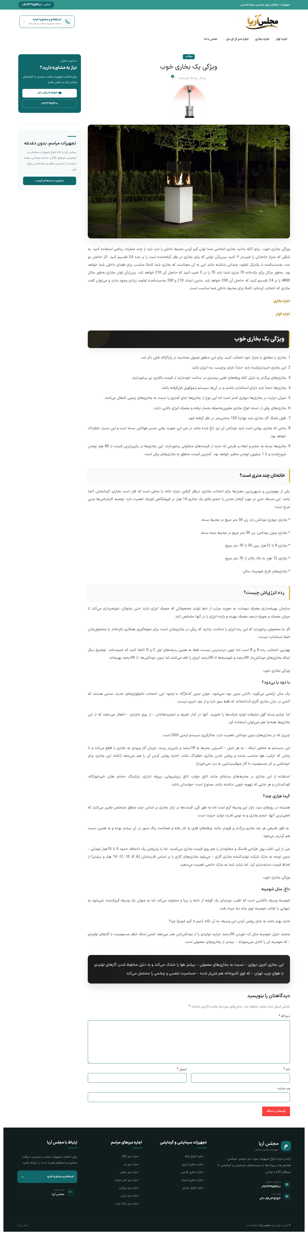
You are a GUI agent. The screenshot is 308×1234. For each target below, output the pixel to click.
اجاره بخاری (281, 301)
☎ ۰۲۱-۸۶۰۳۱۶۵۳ (49, 93)
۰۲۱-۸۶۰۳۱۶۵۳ (270, 1198)
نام (286, 1069)
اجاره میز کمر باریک (127, 1180)
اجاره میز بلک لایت (127, 1203)
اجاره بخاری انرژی (192, 1164)
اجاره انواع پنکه (194, 1156)
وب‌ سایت (283, 1088)
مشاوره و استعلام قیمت (50, 181)
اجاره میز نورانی (129, 1188)
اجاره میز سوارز (129, 1172)
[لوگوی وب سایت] (261, 21)
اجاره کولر (283, 314)
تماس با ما (22, 1225)
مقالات (188, 57)
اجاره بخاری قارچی (192, 1172)
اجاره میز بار (131, 1164)
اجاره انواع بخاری (192, 1188)
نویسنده (184, 78)
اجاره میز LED (130, 1156)
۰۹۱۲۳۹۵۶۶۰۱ (49, 103)
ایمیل (181, 1069)
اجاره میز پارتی (129, 1195)
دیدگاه (284, 1016)
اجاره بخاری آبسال (192, 1180)
